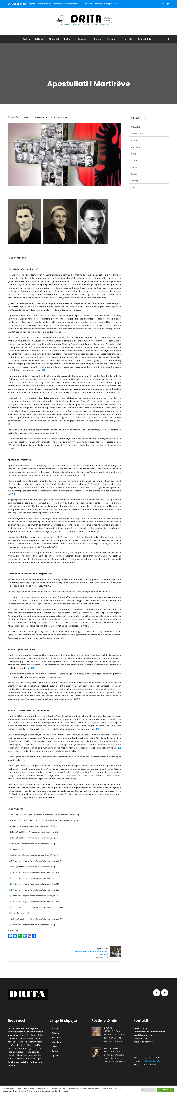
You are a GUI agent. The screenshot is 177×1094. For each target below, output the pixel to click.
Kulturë (111, 39)
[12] (76, 562)
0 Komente (41, 117)
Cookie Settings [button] (148, 1090)
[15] (63, 638)
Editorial (39, 39)
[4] (101, 401)
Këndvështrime (59, 117)
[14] (39, 619)
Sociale (134, 174)
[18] (79, 699)
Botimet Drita (144, 39)
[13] (101, 603)
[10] (98, 531)
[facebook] (163, 4)
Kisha (67, 39)
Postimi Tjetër (91, 951)
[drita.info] (88, 19)
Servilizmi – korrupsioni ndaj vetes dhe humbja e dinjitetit (74, 3)
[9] (14, 494)
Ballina (26, 39)
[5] (115, 404)
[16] (42, 664)
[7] (83, 475)
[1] (64, 337)
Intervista (127, 39)
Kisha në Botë (111, 1048)
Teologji (82, 39)
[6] (56, 433)
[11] (56, 547)
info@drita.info (152, 1061)
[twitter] (168, 4)
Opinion (98, 39)
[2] (43, 370)
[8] (99, 484)
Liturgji (108, 1028)
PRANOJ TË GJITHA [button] (165, 1090)
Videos (134, 187)
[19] (97, 729)
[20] (119, 748)
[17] (32, 668)
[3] (118, 392)
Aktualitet (54, 39)
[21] (76, 778)
